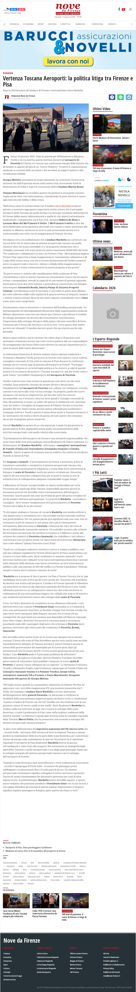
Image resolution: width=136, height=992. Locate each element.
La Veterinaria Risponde (46, 968)
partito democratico (39, 880)
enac (25, 869)
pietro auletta (45, 873)
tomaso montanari (49, 866)
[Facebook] (119, 9)
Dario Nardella (63, 205)
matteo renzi (32, 866)
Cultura (52, 24)
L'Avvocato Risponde (45, 961)
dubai (20, 866)
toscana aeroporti (10, 862)
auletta (56, 862)
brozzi (79, 876)
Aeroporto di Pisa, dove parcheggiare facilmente (29, 847)
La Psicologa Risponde (45, 964)
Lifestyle (65, 24)
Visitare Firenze (76, 957)
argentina (10, 866)
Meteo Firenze (75, 964)
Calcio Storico (42, 953)
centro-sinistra (55, 869)
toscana (30, 883)
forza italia (55, 880)
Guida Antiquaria (44, 972)
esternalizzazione (38, 869)
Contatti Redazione (111, 957)
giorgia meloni (21, 880)
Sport (41, 24)
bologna (16, 869)
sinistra (32, 873)
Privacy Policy (108, 968)
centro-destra (18, 876)
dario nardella (43, 862)
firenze (24, 862)
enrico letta (58, 876)
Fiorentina (97, 24)
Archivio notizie (9, 979)
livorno (47, 876)
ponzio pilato (20, 873)
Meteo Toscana (76, 968)
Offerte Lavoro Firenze (79, 953)
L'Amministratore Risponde (48, 957)
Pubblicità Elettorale (111, 972)
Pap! (52, 543)
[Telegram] (129, 97)
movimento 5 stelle (68, 866)
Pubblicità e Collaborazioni (114, 964)
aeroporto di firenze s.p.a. (64, 873)
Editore (106, 953)
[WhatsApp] (120, 97)
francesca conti (34, 876)
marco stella (18, 883)
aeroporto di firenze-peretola (74, 862)
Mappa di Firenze (77, 961)
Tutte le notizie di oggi (12, 976)
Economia (28, 24)
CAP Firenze (74, 972)
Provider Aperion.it (110, 961)
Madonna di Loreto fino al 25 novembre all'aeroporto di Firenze (35, 850)
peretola (70, 876)
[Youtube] (124, 9)
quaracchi (7, 880)
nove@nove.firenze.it (111, 976)
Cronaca (14, 24)
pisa (32, 862)
